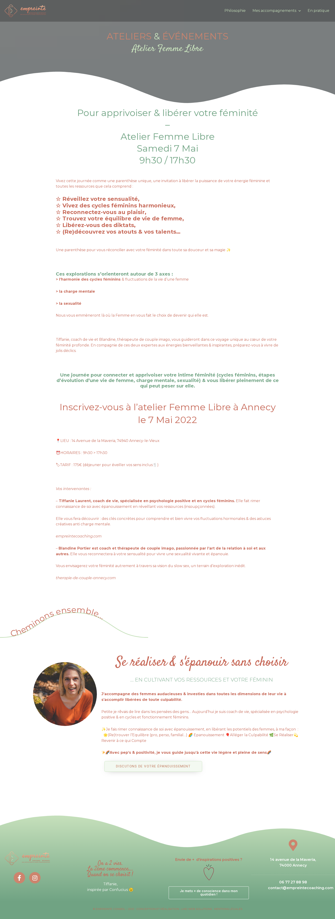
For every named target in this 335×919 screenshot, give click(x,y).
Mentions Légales (228, 909)
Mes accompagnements (274, 10)
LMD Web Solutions (196, 909)
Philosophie (235, 10)
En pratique (318, 10)
